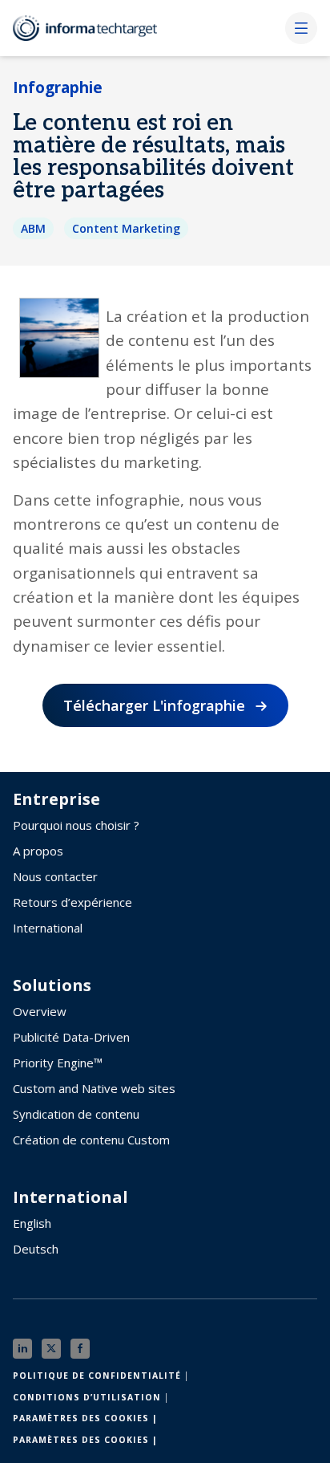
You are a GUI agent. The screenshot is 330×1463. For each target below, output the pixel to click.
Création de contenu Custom (91, 1140)
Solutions (52, 985)
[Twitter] (51, 1349)
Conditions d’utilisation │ (91, 1397)
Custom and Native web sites (94, 1088)
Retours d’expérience (72, 902)
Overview (39, 1011)
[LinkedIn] (22, 1349)
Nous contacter (55, 876)
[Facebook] (80, 1349)
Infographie (58, 87)
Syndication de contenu (76, 1114)
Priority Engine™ (58, 1063)
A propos (38, 851)
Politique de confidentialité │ (101, 1376)
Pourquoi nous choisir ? (76, 825)
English (32, 1223)
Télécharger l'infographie (154, 705)
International (47, 928)
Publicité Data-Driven (71, 1037)
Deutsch (35, 1249)
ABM (33, 228)
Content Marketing (126, 228)
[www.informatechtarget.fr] (93, 28)
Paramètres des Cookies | (85, 1418)
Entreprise (56, 799)
